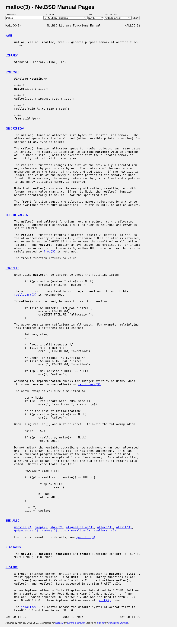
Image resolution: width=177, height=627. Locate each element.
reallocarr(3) (25, 294)
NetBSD (59, 622)
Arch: (93, 14)
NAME (9, 35)
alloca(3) (105, 527)
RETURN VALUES (17, 215)
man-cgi (101, 622)
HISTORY (12, 567)
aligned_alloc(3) (80, 527)
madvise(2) (22, 527)
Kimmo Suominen (76, 622)
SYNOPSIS (12, 72)
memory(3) (49, 530)
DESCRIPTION (15, 128)
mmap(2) (41, 527)
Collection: (111, 14)
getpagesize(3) (26, 530)
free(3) (50, 251)
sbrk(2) (56, 527)
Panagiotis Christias (118, 622)
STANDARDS (13, 547)
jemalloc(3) (85, 537)
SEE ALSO (12, 520)
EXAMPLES (12, 268)
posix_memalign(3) (75, 530)
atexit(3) (124, 527)
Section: (50, 14)
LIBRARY (12, 55)
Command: (12, 14)
